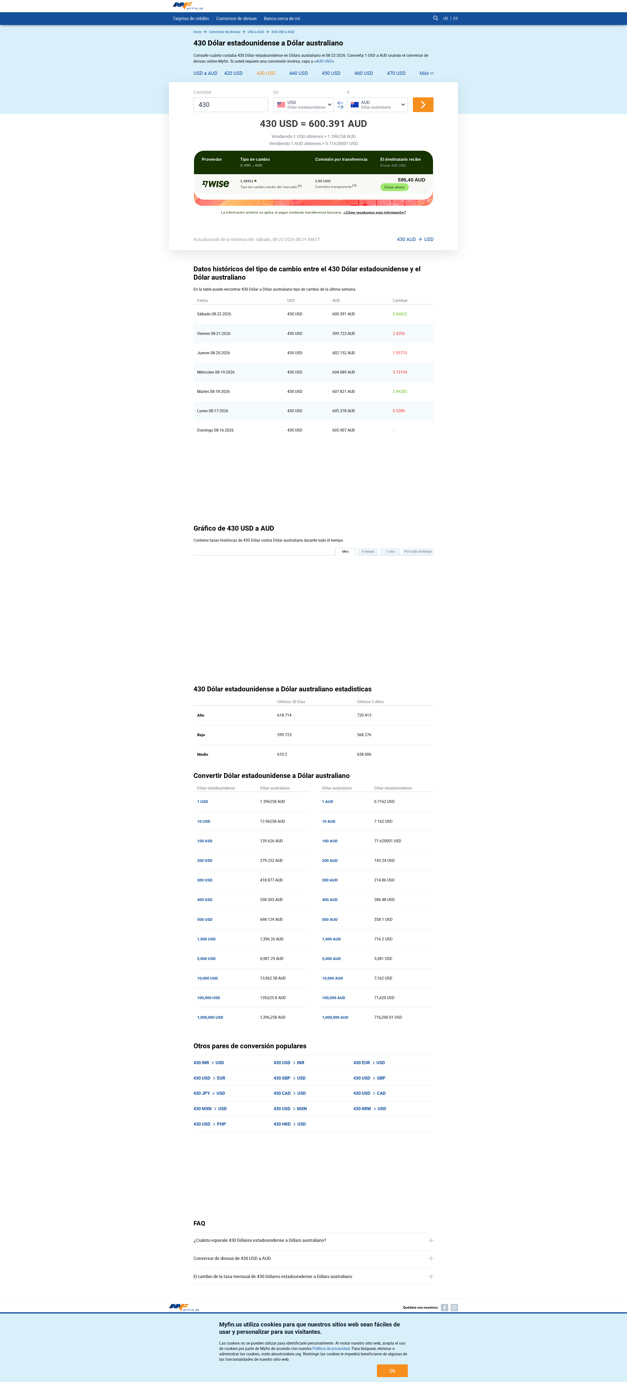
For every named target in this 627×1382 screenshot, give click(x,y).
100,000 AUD (333, 997)
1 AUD (327, 801)
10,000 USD (207, 978)
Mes (345, 551)
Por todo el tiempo (418, 551)
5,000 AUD (331, 958)
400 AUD (330, 899)
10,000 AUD (332, 978)
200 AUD (330, 860)
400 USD (204, 899)
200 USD (204, 860)
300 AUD (330, 880)
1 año (390, 551)
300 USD (204, 880)
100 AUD (330, 841)
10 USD (203, 821)
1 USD (202, 801)
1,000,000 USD (210, 1017)
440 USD (298, 73)
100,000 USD (208, 997)
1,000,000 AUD (335, 1017)
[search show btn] (435, 18)
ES (455, 18)
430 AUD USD (415, 239)
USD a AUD (205, 73)
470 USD (396, 73)
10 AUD (328, 821)
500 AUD (330, 919)
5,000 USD (206, 958)
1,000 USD (206, 939)
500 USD (204, 919)
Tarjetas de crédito (191, 18)
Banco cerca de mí (282, 18)
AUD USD (324, 61)
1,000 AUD (331, 939)
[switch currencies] (423, 104)
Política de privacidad (331, 1348)
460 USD (363, 73)
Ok (392, 1370)
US (445, 18)
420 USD (233, 73)
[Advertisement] (313, 481)
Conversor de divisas (236, 18)
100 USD (204, 841)
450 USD (331, 73)
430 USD (266, 73)
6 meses (368, 551)
